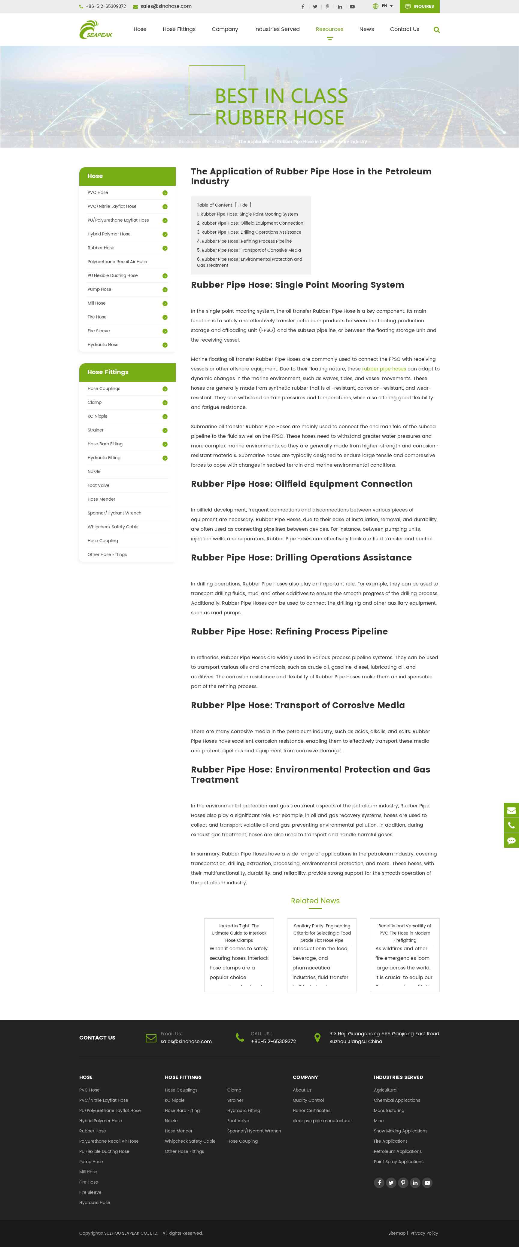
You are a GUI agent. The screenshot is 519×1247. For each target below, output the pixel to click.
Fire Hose (97, 317)
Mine (379, 1120)
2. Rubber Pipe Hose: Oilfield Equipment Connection (250, 223)
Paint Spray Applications (398, 1161)
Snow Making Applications (400, 1131)
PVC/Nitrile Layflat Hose (112, 206)
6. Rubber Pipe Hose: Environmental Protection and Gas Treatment (249, 262)
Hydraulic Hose (103, 344)
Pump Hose (99, 289)
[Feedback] (511, 840)
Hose (140, 29)
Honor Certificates (311, 1110)
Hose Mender (101, 499)
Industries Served (277, 29)
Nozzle (94, 471)
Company (225, 29)
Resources (329, 29)
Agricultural (385, 1090)
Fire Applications (391, 1141)
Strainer (96, 430)
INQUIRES (423, 6)
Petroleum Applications (398, 1151)
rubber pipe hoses (384, 369)
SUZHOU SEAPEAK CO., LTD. (130, 1233)
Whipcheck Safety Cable (113, 527)
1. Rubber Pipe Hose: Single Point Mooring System (247, 214)
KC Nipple (98, 416)
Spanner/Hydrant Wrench (114, 513)
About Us (302, 1090)
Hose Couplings (104, 388)
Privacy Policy (424, 1233)
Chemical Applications (397, 1100)
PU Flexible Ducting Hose (113, 275)
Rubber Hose (101, 247)
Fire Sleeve (99, 330)
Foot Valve (99, 485)
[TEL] (511, 825)
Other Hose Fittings (107, 554)
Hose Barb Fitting (105, 444)
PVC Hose (98, 192)
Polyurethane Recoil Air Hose (117, 261)
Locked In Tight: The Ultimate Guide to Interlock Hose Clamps (239, 933)
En (384, 5)
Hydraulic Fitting (104, 457)
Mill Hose (97, 303)
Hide (243, 205)
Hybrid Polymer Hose (109, 234)
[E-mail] (511, 810)
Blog (219, 141)
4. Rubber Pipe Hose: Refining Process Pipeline (244, 241)
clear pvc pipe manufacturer (322, 1120)
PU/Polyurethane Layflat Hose (118, 220)
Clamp (95, 402)
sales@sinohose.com (165, 6)
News (367, 29)
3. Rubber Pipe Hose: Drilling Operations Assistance (249, 232)
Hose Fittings (179, 29)
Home (158, 141)
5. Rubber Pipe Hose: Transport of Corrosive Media (249, 250)
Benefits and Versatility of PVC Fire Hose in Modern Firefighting (404, 933)
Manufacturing (389, 1110)
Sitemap (396, 1233)
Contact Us (404, 29)
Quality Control (308, 1100)
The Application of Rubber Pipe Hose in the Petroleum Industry (302, 141)
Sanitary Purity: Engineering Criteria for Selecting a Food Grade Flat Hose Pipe (322, 933)
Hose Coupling (103, 540)
